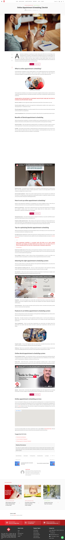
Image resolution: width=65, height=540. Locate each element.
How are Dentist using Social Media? (43, 463)
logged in (15, 515)
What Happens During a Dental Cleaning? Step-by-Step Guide (10, 504)
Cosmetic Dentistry (28, 1)
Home (17, 1)
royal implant (47, 455)
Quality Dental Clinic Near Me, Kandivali (48, 503)
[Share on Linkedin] (12, 60)
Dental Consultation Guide (29, 5)
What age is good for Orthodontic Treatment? (23, 441)
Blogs (39, 1)
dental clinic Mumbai (18, 455)
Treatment (35, 1)
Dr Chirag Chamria (19, 247)
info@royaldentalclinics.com (54, 534)
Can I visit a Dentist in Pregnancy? (21, 439)
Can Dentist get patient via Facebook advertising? (27, 463)
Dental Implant (21, 1)
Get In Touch (37, 64)
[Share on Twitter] (12, 57)
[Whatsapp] (62, 537)
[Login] (61, 1)
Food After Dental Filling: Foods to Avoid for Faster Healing (30, 504)
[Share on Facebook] (12, 54)
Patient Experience (37, 5)
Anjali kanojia (29, 10)
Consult (42, 1)
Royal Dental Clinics (48, 428)
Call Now (31, 64)
